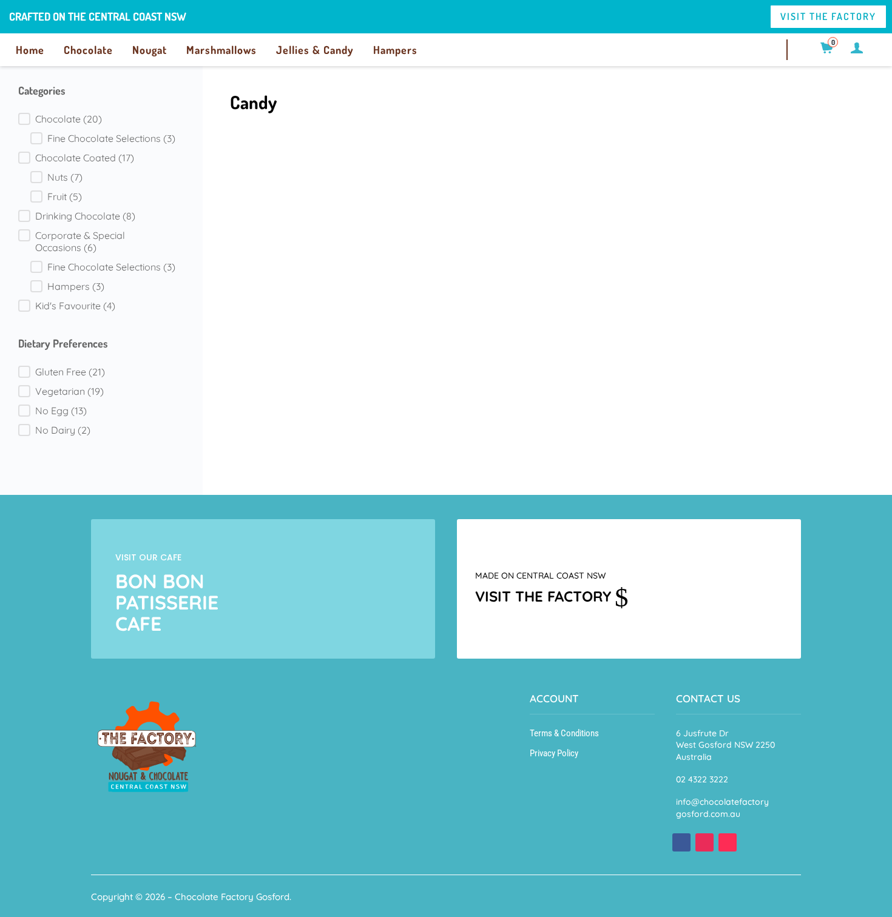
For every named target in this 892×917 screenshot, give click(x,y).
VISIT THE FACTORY (828, 16)
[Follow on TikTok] (727, 842)
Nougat (149, 49)
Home (30, 49)
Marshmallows (221, 49)
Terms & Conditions (564, 733)
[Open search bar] (808, 47)
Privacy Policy (554, 753)
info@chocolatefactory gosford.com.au (722, 807)
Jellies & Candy (315, 49)
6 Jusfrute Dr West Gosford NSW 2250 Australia (725, 745)
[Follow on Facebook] (681, 842)
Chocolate (88, 49)
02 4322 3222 (702, 779)
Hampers (395, 49)
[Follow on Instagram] (704, 842)
